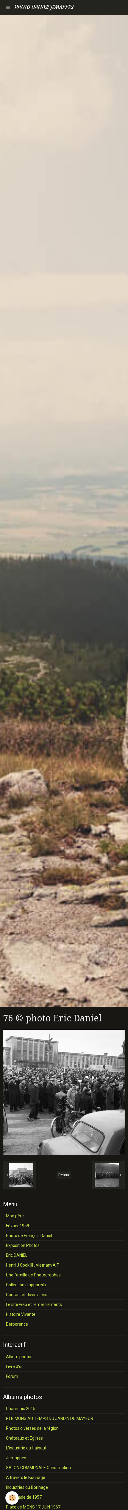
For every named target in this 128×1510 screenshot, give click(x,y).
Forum (12, 1376)
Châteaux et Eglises (24, 1438)
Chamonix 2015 (20, 1408)
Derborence (17, 1324)
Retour (63, 1175)
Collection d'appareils (26, 1284)
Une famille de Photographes (33, 1275)
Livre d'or (14, 1366)
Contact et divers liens (26, 1294)
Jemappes (16, 1457)
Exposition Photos (23, 1245)
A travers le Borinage (25, 1477)
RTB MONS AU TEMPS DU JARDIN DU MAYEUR (49, 1418)
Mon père (15, 1215)
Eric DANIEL (16, 1255)
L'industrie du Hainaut (26, 1448)
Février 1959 (17, 1225)
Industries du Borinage (27, 1487)
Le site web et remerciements (34, 1304)
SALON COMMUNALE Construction (38, 1467)
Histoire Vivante (20, 1314)
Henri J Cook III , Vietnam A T (32, 1265)
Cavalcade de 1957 (24, 1497)
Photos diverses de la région (32, 1428)
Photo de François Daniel (29, 1235)
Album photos (19, 1356)
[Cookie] (12, 1498)
